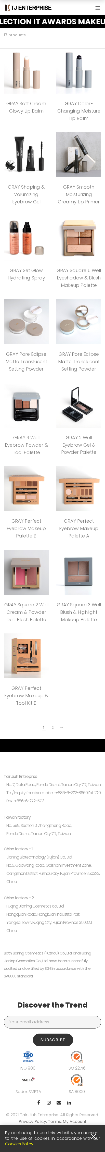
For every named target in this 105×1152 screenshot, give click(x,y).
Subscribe (53, 1040)
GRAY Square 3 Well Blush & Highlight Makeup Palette (79, 612)
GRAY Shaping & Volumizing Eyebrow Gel (26, 194)
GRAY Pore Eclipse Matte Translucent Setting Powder (26, 361)
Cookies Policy (19, 1144)
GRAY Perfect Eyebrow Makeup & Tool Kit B (26, 695)
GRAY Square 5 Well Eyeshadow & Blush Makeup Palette (79, 277)
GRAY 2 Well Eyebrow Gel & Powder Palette (78, 445)
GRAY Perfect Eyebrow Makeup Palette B (26, 528)
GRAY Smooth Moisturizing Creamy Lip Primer (79, 194)
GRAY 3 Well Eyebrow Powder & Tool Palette (26, 445)
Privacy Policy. (33, 1121)
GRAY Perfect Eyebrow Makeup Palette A (78, 528)
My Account (75, 1121)
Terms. (55, 1121)
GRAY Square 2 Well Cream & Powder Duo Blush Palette (26, 612)
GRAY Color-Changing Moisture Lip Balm (78, 110)
